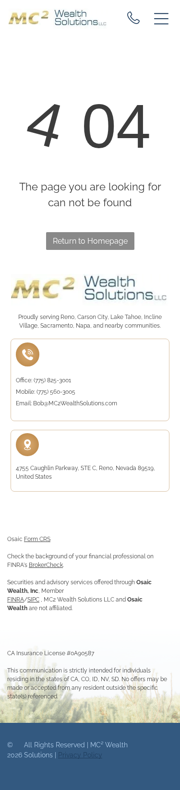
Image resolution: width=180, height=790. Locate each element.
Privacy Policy (80, 755)
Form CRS (37, 539)
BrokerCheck (46, 565)
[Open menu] (161, 19)
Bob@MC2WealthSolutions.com (75, 403)
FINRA (15, 599)
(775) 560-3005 (55, 392)
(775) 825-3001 (52, 380)
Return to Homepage (90, 241)
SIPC (33, 599)
